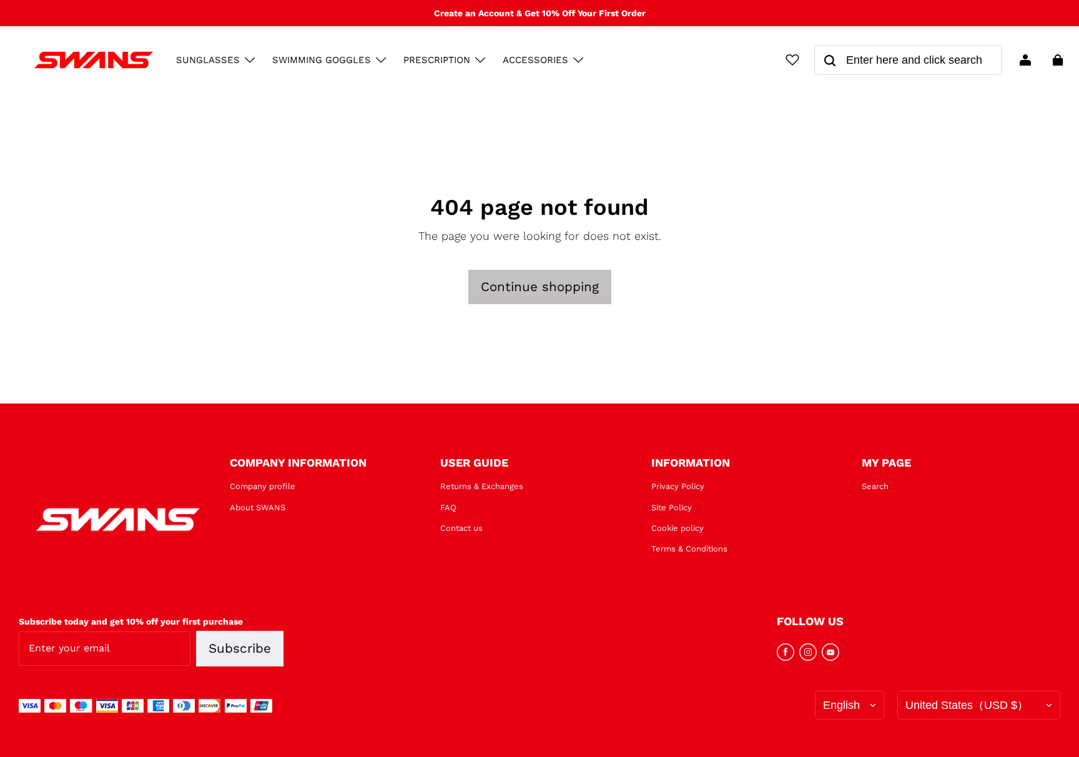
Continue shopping (540, 286)
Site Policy (671, 507)
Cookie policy (677, 528)
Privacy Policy (677, 486)
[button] (249, 59)
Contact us (461, 528)
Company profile (262, 486)
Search (875, 486)
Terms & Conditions (689, 548)
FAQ (448, 507)
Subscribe (240, 648)
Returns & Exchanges (481, 486)
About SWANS (257, 507)
